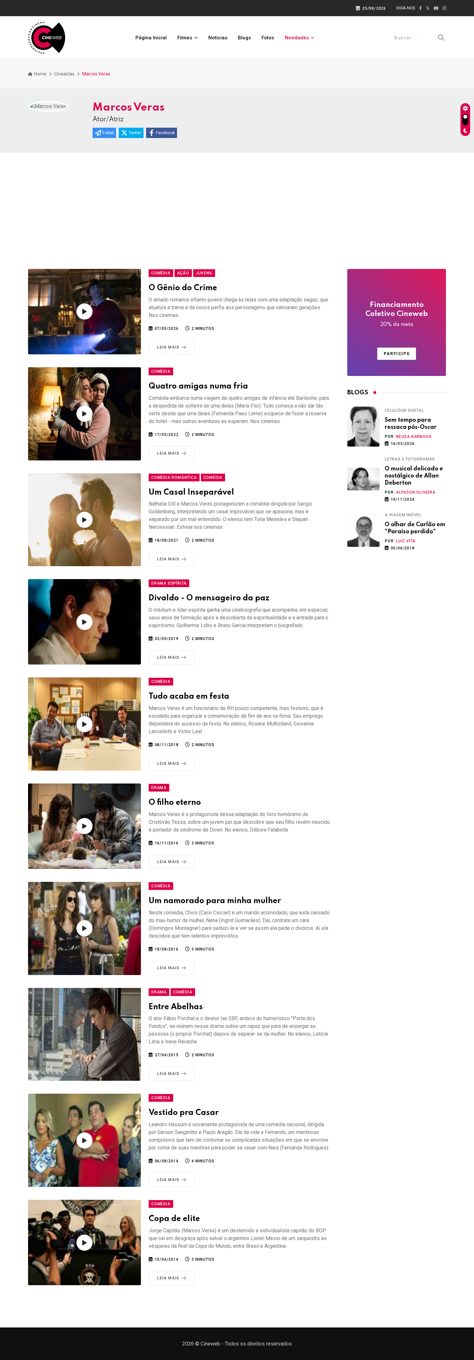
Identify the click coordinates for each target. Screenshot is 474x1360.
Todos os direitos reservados (258, 1344)
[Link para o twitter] (428, 8)
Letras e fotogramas (410, 459)
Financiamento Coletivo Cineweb (396, 314)
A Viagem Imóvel (403, 515)
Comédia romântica (174, 477)
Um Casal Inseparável (191, 492)
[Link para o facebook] (420, 8)
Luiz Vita (406, 541)
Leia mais (168, 347)
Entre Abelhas (176, 1007)
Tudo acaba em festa (189, 697)
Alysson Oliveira (416, 492)
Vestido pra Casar (184, 1113)
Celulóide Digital (404, 410)
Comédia (161, 273)
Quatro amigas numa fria (198, 386)
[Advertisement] (237, 201)
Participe (397, 353)
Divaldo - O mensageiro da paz (209, 598)
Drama (159, 787)
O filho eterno (175, 803)
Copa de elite (174, 1219)
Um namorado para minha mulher (215, 901)
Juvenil (204, 273)
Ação (183, 273)
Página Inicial (151, 38)
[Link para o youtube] (436, 8)
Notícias (217, 38)
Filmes (184, 38)
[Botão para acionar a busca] (441, 38)
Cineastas (64, 73)
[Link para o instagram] (444, 8)
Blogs (244, 38)
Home (39, 73)
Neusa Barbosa (413, 436)
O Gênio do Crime (183, 288)
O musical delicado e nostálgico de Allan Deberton (414, 476)
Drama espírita (169, 583)
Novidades (297, 38)
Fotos (268, 38)
